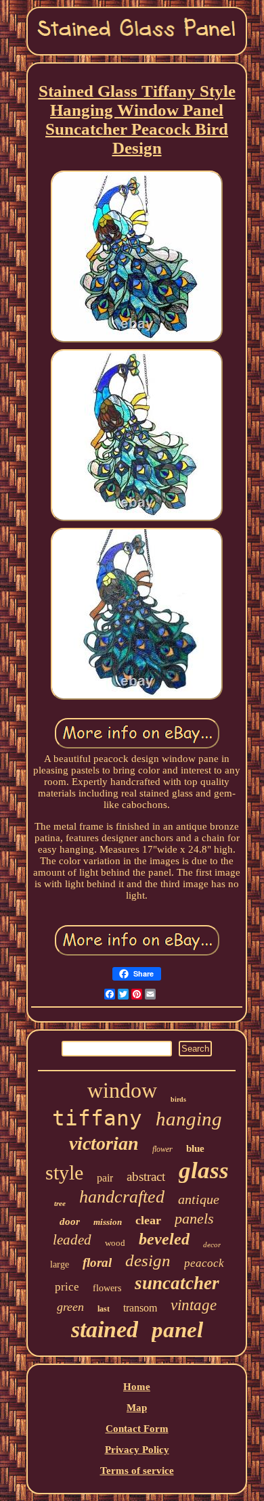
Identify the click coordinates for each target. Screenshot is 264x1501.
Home (136, 1386)
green (70, 1307)
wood (115, 1243)
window (122, 1090)
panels (194, 1218)
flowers (107, 1288)
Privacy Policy (137, 1449)
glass (204, 1170)
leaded (72, 1240)
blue (195, 1148)
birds (178, 1099)
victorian (104, 1143)
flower (162, 1149)
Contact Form (137, 1428)
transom (140, 1308)
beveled (164, 1239)
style (64, 1172)
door (70, 1221)
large (59, 1264)
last (103, 1309)
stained (104, 1329)
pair (105, 1178)
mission (107, 1222)
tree (60, 1203)
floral (97, 1262)
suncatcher (177, 1283)
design (148, 1260)
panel (177, 1330)
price (67, 1286)
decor (212, 1244)
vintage (194, 1305)
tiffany (97, 1118)
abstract (146, 1176)
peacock (204, 1263)
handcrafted (121, 1197)
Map (137, 1407)
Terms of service (137, 1470)
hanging (189, 1118)
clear (148, 1220)
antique (198, 1199)
